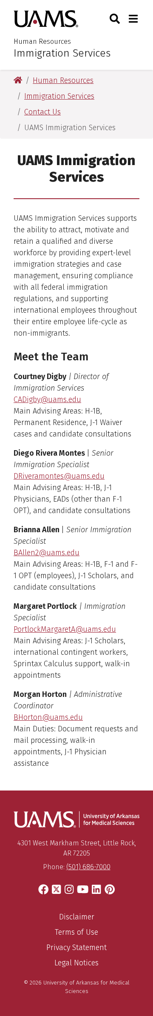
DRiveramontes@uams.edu (59, 476)
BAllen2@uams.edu (46, 552)
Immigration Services (62, 53)
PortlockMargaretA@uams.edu (65, 629)
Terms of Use (76, 932)
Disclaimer (76, 917)
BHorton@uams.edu (48, 717)
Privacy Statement (76, 947)
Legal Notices (76, 962)
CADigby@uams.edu (47, 399)
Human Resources (42, 41)
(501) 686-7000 (88, 867)
